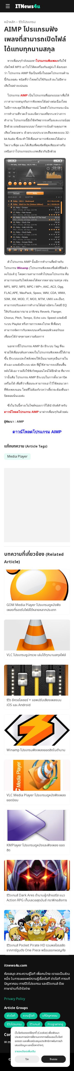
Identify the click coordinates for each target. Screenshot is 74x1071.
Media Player (17, 456)
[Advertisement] (37, 505)
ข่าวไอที (11, 1016)
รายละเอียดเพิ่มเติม (25, 1051)
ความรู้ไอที (29, 1016)
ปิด (27, 1059)
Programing (55, 1024)
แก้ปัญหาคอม (49, 1016)
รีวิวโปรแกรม (27, 22)
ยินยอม (53, 1059)
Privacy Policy (14, 998)
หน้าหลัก (9, 22)
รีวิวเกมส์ (35, 1024)
